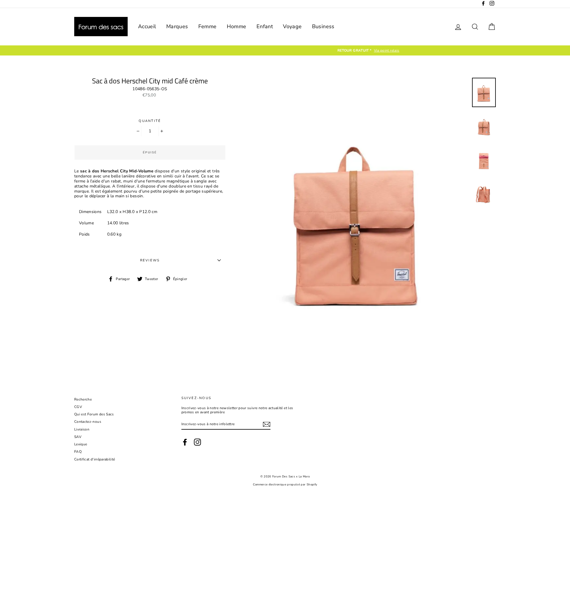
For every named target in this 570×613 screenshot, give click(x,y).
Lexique (80, 444)
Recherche (83, 399)
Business (323, 26)
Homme (236, 26)
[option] (285, 50)
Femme (207, 26)
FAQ (78, 451)
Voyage (292, 26)
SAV (77, 436)
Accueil (147, 26)
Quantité (150, 121)
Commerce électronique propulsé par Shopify (285, 484)
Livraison (81, 429)
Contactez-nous (87, 421)
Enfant (264, 26)
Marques (177, 26)
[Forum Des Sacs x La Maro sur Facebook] (185, 442)
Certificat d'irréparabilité (94, 459)
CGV (78, 406)
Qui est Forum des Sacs (94, 414)
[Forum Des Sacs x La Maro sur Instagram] (197, 442)
